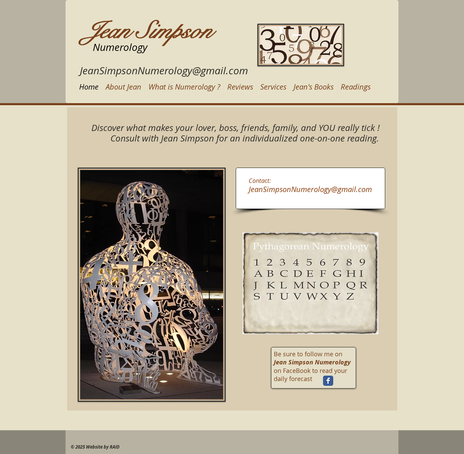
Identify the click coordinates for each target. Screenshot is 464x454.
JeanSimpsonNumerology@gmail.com (164, 70)
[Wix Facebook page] (328, 381)
